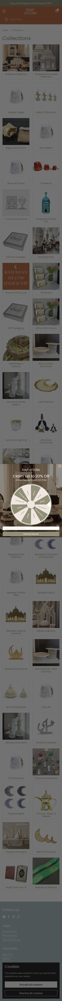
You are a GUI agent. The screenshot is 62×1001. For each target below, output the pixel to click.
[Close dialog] (60, 466)
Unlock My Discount (31, 534)
